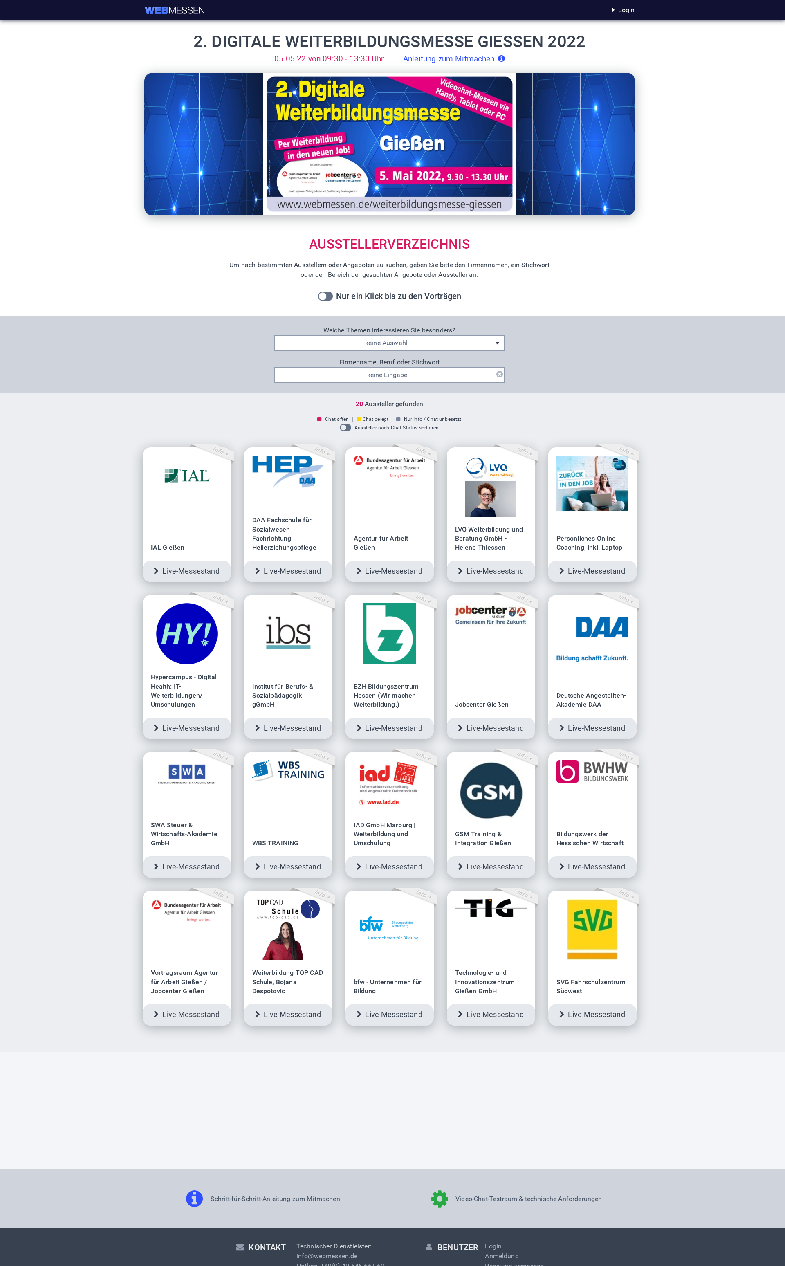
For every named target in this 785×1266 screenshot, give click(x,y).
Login (626, 10)
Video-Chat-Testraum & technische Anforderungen (528, 1199)
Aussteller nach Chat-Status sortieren (396, 428)
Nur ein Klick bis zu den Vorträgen (398, 296)
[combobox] (389, 343)
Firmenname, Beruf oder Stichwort (389, 362)
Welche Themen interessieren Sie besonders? (389, 330)
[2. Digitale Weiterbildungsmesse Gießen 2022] (174, 10)
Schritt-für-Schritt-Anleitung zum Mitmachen (275, 1199)
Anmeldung (501, 1256)
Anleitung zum (449, 58)
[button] (390, 296)
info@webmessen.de (327, 1256)
